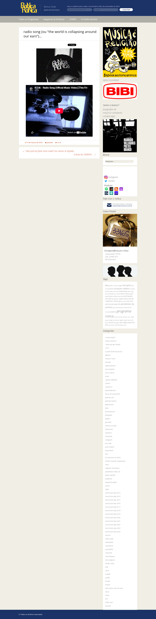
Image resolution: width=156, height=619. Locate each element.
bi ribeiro (115, 285)
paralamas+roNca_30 (112, 472)
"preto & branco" (111, 341)
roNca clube (109, 539)
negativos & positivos (112, 468)
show (107, 570)
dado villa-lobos (114, 291)
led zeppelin (115, 299)
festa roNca (125, 294)
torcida (107, 581)
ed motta (110, 294)
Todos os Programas (28, 19)
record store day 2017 (112, 507)
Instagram (113, 177)
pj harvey (124, 307)
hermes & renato (110, 426)
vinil (106, 599)
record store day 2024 (112, 532)
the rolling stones (126, 322)
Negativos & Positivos (54, 19)
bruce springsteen (116, 288)
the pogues (116, 322)
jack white (121, 296)
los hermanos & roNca (113, 457)
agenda (107, 355)
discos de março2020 (112, 394)
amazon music (110, 359)
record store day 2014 (112, 496)
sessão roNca (109, 563)
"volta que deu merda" (112, 344)
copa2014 (108, 387)
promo (107, 486)
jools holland (109, 447)
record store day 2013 (112, 493)
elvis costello (117, 294)
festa (106, 408)
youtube (50, 142)
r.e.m (59, 142)
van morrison (119, 325)
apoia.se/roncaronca (51, 10)
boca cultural (109, 373)
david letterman (110, 390)
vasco (107, 592)
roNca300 (108, 553)
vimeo (107, 595)
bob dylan (127, 285)
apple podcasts (110, 366)
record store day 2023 (112, 528)
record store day (118, 317)
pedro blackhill (110, 475)
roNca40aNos (110, 556)
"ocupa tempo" (110, 337)
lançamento (109, 450)
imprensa (108, 433)
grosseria (108, 422)
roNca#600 (109, 549)
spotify (107, 578)
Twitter (111, 180)
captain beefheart (111, 380)
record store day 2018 (112, 510)
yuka (125, 325)
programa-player (111, 482)
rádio (107, 489)
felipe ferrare (109, 404)
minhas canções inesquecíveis (115, 461)
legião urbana (123, 299)
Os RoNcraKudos (89, 19)
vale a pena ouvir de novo (114, 588)
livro (106, 454)
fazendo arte (109, 397)
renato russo (126, 317)
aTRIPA (72, 19)
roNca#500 (109, 546)
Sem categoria (110, 560)
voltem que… (109, 602)
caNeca (126, 288)
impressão (108, 436)
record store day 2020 (112, 517)
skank (129, 320)
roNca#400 (109, 542)
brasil (107, 376)
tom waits (111, 325)
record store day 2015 (112, 500)
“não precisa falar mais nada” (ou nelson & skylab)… (48, 151)
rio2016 (108, 535)
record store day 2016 (112, 503)
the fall (111, 323)
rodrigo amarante (113, 320)
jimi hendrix (128, 296)
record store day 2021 (112, 521)
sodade (107, 574)
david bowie (123, 291)
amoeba (108, 362)
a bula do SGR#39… (85, 154)
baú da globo (110, 369)
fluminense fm (110, 412)
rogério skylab (123, 320)
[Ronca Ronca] (29, 8)
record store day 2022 (112, 525)
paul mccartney (117, 307)
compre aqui (109, 116)
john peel (108, 299)
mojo (107, 464)
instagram (108, 440)
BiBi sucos (108, 285)
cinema (107, 383)
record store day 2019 (112, 514)
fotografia (108, 415)
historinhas (109, 429)
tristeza (107, 585)
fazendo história (110, 401)
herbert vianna (112, 296)
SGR (106, 567)
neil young (117, 301)
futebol (107, 419)
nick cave (123, 301)
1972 (107, 348)
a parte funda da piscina (113, 351)
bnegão (120, 285)
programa (112, 312)
